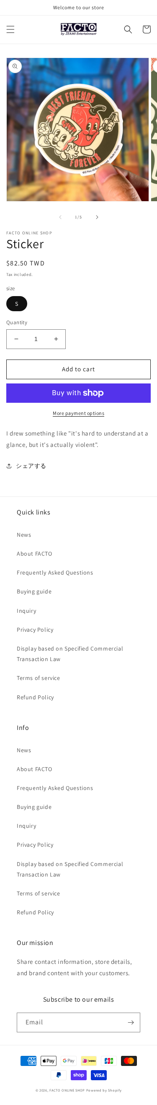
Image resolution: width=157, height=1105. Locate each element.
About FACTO (34, 553)
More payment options (78, 413)
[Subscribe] (130, 1022)
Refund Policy (35, 697)
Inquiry (26, 610)
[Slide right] (97, 217)
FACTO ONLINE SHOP (67, 1090)
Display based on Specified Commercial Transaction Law (70, 654)
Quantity (16, 322)
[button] (10, 29)
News (24, 534)
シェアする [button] (31, 466)
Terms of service (38, 678)
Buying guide (34, 591)
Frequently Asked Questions (55, 572)
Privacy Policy (35, 629)
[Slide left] (60, 217)
